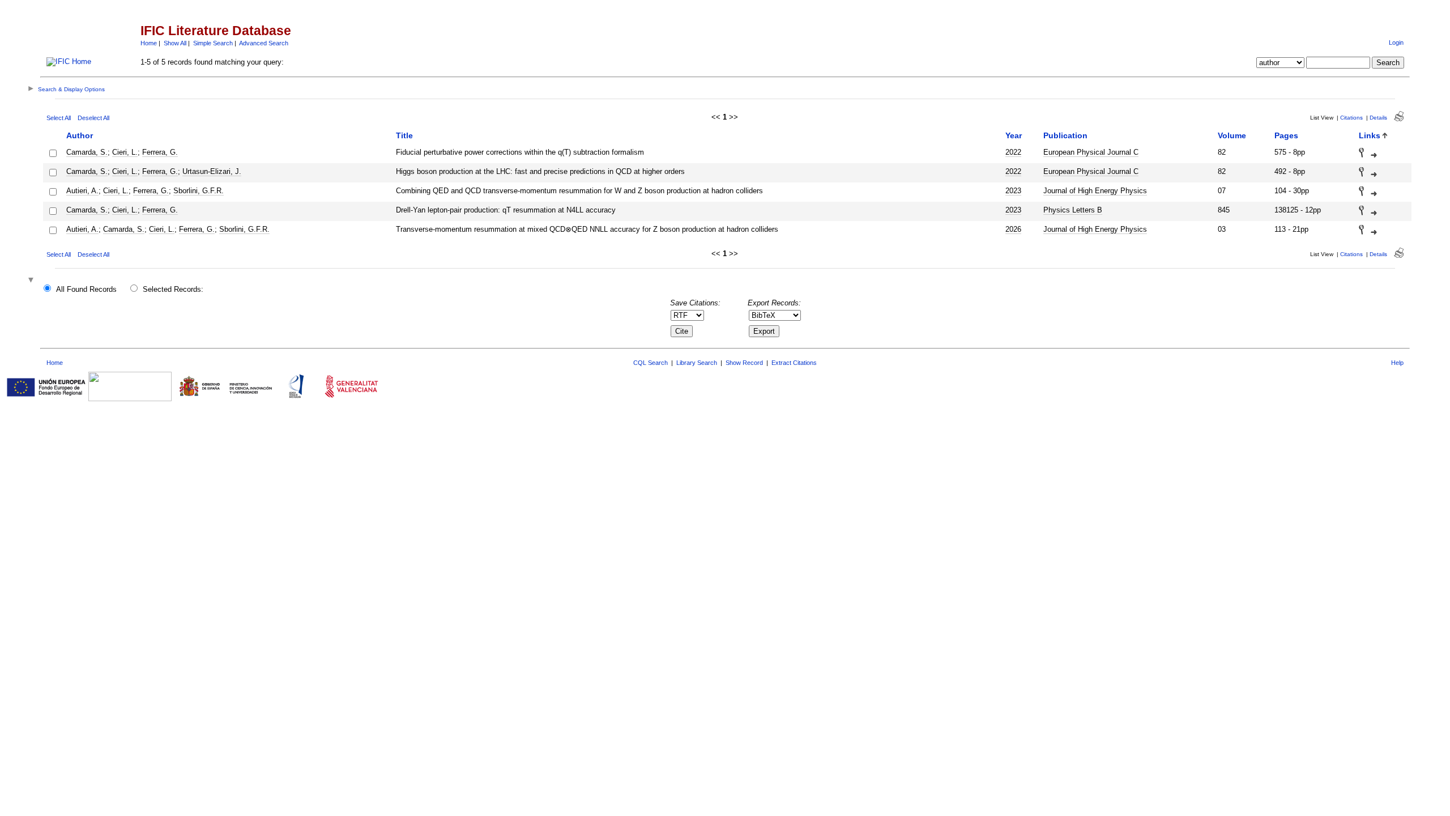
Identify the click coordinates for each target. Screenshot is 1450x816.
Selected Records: (173, 289)
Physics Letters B (1072, 210)
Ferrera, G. (160, 152)
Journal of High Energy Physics (1095, 190)
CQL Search (650, 362)
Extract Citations (794, 362)
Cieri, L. (125, 152)
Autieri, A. (82, 190)
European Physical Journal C (1090, 152)
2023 (1013, 190)
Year (1013, 135)
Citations (1351, 117)
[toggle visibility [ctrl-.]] (32, 281)
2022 (1013, 152)
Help (1397, 362)
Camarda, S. (87, 152)
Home (148, 43)
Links (1369, 135)
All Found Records (86, 289)
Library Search (696, 362)
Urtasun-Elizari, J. (211, 171)
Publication (1065, 135)
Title (404, 135)
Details (1378, 117)
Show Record (744, 362)
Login (1396, 42)
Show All (175, 43)
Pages (1286, 135)
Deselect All (93, 117)
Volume (1232, 135)
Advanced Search (263, 43)
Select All (58, 117)
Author (79, 135)
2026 (1013, 229)
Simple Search (213, 43)
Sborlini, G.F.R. (198, 190)
